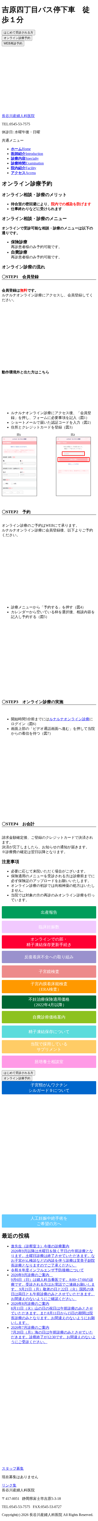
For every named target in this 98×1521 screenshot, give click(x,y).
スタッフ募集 (13, 1468)
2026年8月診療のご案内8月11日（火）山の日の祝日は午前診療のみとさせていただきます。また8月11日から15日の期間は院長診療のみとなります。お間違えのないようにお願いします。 (53, 1313)
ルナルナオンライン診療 (69, 719)
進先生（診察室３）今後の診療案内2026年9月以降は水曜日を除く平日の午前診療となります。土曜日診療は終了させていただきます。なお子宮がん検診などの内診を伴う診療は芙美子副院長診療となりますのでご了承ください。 (53, 1255)
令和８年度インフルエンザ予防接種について (47, 1270)
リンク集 (9, 1485)
